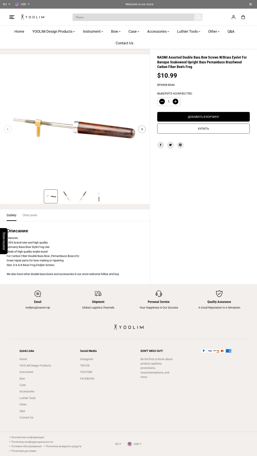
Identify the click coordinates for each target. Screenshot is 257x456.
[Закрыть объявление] (250, 4)
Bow (115, 31)
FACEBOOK (87, 378)
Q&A (231, 31)
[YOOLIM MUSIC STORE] (32, 17)
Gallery (11, 215)
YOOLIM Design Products (52, 31)
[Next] (142, 129)
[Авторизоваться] (233, 17)
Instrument (92, 31)
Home (19, 31)
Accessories (157, 31)
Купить (203, 128)
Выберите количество (174, 93)
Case (133, 31)
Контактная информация (27, 437)
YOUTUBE (86, 372)
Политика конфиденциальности (32, 441)
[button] (11, 17)
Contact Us (124, 43)
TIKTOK (85, 365)
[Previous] (8, 129)
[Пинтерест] (180, 144)
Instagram (86, 359)
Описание (29, 215)
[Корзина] (243, 17)
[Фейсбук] (160, 144)
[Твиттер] (170, 144)
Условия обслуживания (26, 446)
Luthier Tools (188, 31)
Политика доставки (23, 450)
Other (213, 31)
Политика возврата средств (63, 446)
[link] (219, 351)
